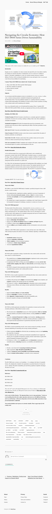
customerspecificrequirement (12, 427)
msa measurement (10, 434)
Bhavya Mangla (17, 40)
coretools (20, 425)
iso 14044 (8, 430)
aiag (32, 420)
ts (21, 439)
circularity (31, 423)
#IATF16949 (8, 420)
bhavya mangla (9, 423)
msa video (19, 434)
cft (15, 423)
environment (24, 427)
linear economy (21, 432)
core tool (38, 423)
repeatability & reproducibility (12, 437)
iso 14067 (22, 430)
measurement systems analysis (34, 432)
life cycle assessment (10, 432)
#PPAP (27, 420)
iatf (34, 427)
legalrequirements (30, 430)
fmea (30, 427)
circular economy (22, 423)
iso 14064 (15, 430)
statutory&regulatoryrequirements (33, 437)
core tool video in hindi (11, 425)
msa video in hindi (27, 434)
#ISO (15, 420)
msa (44, 432)
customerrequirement (29, 425)
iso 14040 (40, 427)
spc (22, 437)
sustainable (8, 439)
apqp (36, 420)
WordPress (13, 509)
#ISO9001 (21, 420)
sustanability (16, 439)
